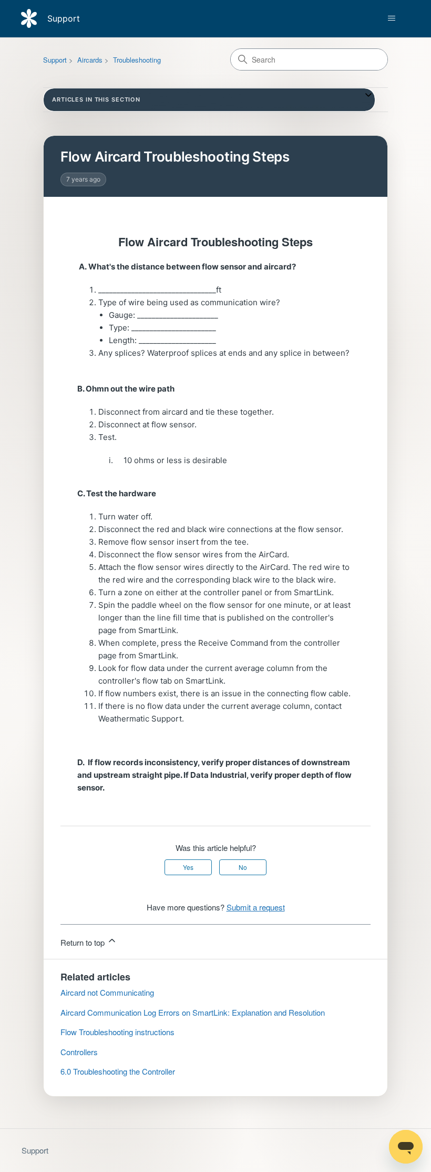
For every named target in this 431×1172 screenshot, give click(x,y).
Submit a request (256, 907)
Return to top (83, 942)
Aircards (89, 60)
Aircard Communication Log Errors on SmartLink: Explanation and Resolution (192, 1012)
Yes (188, 867)
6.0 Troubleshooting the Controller (117, 1071)
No (243, 867)
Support (55, 60)
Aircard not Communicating (107, 992)
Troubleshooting (137, 60)
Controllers (79, 1051)
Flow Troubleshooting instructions (117, 1031)
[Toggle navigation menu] (391, 18)
